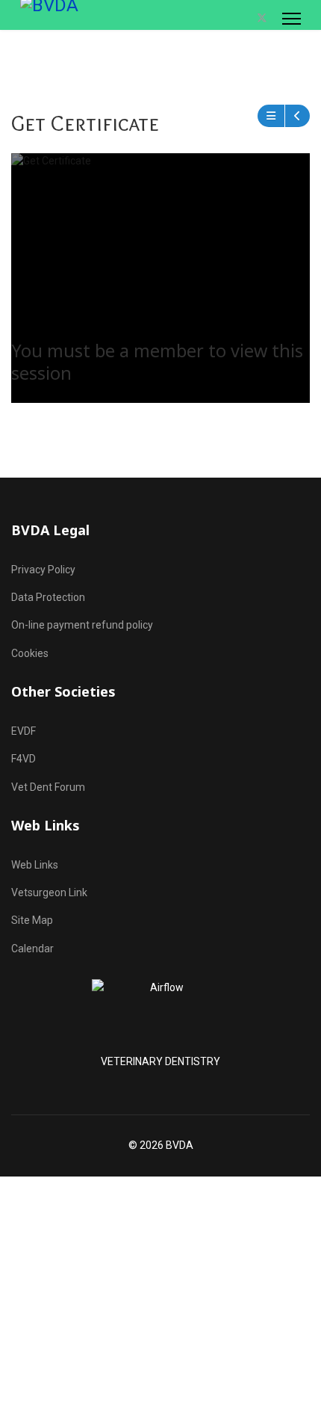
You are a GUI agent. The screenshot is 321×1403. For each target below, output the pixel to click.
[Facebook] (245, 18)
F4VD (23, 759)
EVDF (23, 731)
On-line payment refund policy (82, 625)
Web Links (34, 865)
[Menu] (291, 18)
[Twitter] (262, 18)
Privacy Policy (43, 570)
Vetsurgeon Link (49, 892)
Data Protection (48, 597)
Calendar (32, 949)
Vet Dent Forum (48, 787)
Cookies (30, 653)
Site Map (32, 920)
